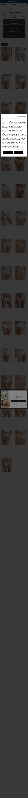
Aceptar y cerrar (18, 152)
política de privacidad (20, 149)
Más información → (8, 152)
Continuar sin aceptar (22, 116)
